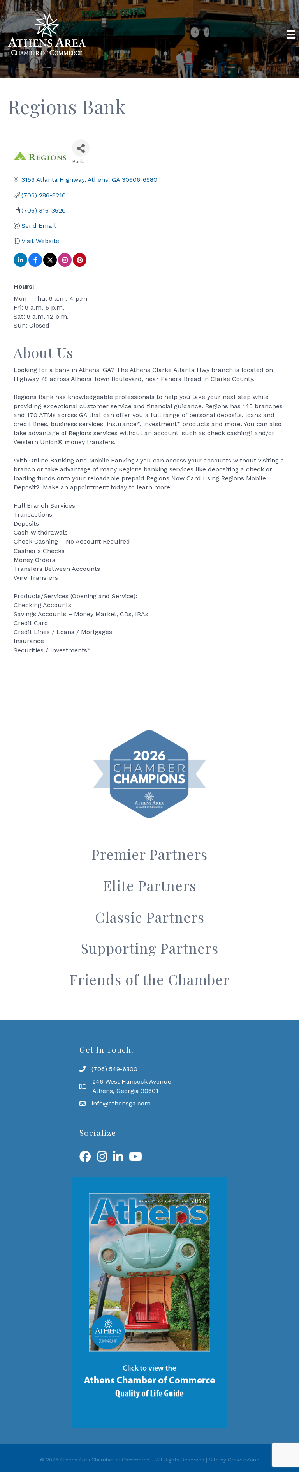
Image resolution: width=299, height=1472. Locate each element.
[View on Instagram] (65, 264)
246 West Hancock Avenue (131, 1081)
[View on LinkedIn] (20, 264)
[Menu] (291, 34)
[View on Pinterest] (79, 264)
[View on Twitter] (50, 264)
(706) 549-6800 (114, 1069)
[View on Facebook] (35, 264)
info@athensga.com (121, 1103)
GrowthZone (243, 1460)
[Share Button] (81, 148)
